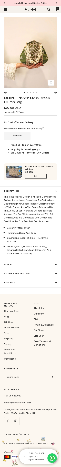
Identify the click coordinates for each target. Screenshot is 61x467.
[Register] (52, 377)
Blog (6, 316)
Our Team (39, 313)
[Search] (48, 9)
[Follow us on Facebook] (8, 421)
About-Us (39, 308)
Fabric (8, 264)
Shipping (8, 338)
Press (6, 333)
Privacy (8, 344)
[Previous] (5, 92)
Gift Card (9, 322)
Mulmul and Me (12, 327)
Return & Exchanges (44, 324)
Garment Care (11, 311)
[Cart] (55, 9)
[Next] (55, 92)
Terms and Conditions (10, 351)
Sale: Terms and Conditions (42, 343)
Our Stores (39, 330)
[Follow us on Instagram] (15, 421)
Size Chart (39, 335)
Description (11, 191)
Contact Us (10, 358)
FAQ (36, 319)
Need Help (9, 282)
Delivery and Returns (17, 273)
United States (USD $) (16, 434)
